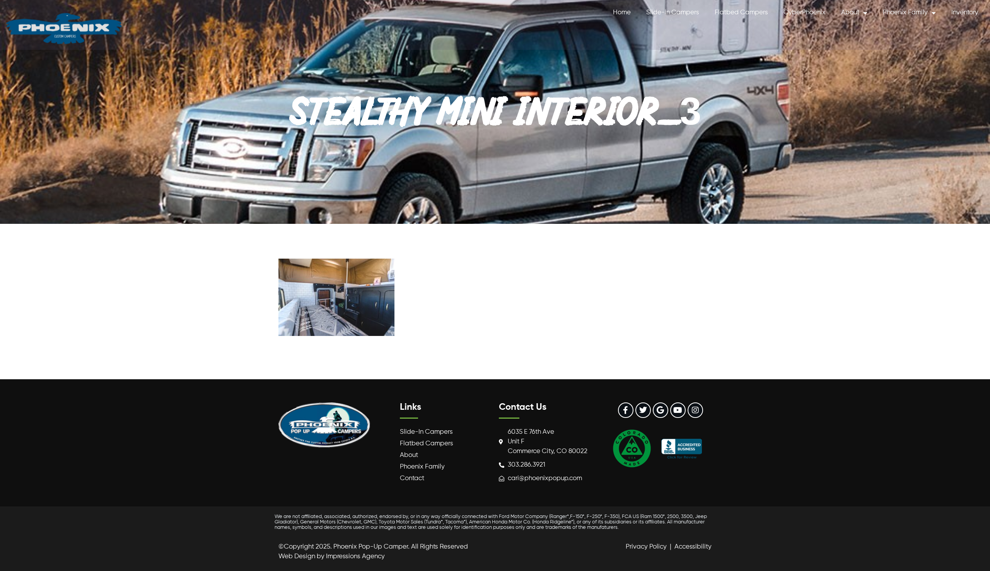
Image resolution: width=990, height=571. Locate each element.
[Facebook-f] (625, 410)
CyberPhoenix (804, 12)
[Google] (660, 410)
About (850, 12)
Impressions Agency (355, 556)
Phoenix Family (905, 12)
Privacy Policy (646, 547)
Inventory (964, 12)
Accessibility (693, 547)
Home (622, 12)
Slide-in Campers (672, 12)
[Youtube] (678, 410)
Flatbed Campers (741, 12)
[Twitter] (643, 410)
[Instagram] (695, 410)
